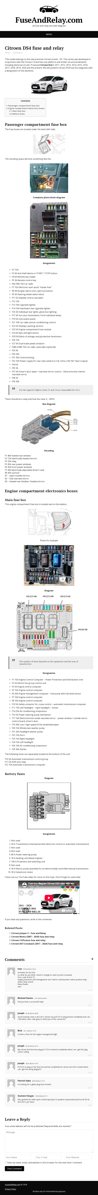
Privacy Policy (10, 1189)
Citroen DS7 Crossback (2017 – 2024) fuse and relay (37, 943)
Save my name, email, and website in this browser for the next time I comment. (44, 1162)
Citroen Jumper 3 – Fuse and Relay (28, 933)
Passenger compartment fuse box (23, 105)
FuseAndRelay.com (49, 19)
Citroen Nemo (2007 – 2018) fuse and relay (32, 936)
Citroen (7, 53)
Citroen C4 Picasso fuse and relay (28, 940)
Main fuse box (17, 111)
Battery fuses (17, 114)
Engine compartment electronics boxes (25, 108)
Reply (90, 990)
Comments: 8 (17, 53)
